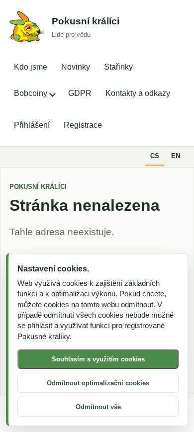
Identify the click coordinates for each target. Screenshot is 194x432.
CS (154, 156)
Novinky (75, 67)
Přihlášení (32, 125)
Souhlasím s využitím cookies (98, 359)
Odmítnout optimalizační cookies (98, 383)
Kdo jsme (30, 67)
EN (175, 156)
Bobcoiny (30, 93)
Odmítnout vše (98, 407)
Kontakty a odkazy (137, 93)
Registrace (83, 125)
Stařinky (118, 67)
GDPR (80, 93)
